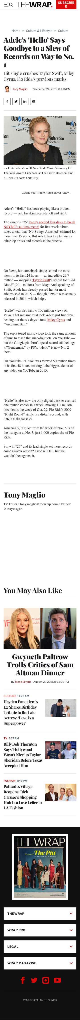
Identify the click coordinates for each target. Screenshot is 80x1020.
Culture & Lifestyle (39, 31)
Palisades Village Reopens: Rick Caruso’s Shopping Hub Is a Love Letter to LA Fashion (23, 797)
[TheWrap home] (34, 4)
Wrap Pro (16, 930)
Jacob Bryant (23, 681)
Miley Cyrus (56, 319)
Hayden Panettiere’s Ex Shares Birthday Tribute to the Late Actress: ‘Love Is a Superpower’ (21, 712)
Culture (63, 31)
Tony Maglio (19, 89)
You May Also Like (33, 590)
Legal (12, 946)
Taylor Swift (41, 280)
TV (5, 738)
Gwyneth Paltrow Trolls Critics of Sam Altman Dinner (40, 664)
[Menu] (8, 4)
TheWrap (15, 913)
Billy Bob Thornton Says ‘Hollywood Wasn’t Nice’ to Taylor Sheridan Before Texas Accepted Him (23, 754)
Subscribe (66, 4)
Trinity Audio (45, 192)
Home (16, 31)
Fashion (9, 780)
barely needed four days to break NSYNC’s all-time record (39, 224)
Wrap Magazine (21, 963)
